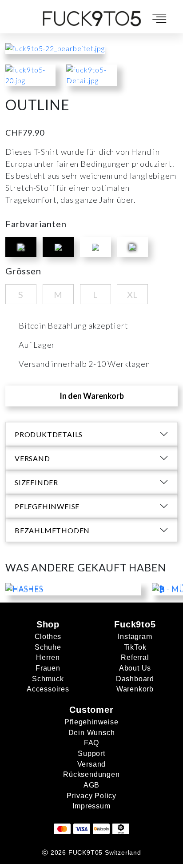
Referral (135, 657)
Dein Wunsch (91, 732)
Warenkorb (135, 689)
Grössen (23, 270)
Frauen (48, 668)
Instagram (135, 636)
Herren (48, 657)
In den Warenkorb (92, 396)
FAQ (91, 743)
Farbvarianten (35, 223)
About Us (135, 668)
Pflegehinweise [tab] (47, 506)
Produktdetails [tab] (49, 434)
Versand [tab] (32, 458)
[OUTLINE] (30, 79)
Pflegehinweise (91, 722)
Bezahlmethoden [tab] (52, 530)
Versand (91, 764)
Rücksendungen (91, 774)
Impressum (91, 806)
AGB (91, 785)
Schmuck (48, 679)
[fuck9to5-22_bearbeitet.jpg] (55, 47)
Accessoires (48, 689)
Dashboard (135, 679)
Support (91, 753)
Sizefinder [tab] (36, 482)
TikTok (135, 647)
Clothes (48, 636)
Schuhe (48, 647)
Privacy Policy (91, 796)
